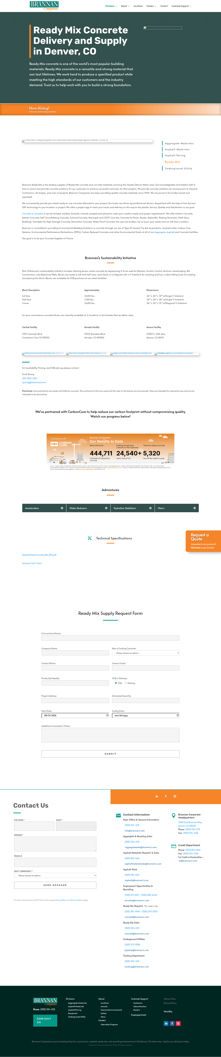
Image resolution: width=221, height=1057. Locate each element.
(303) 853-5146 (132, 858)
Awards (104, 1006)
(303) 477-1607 (132, 895)
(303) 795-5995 (132, 911)
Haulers (136, 1009)
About (124, 6)
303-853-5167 (29, 378)
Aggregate (160, 231)
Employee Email (138, 1014)
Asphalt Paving (175, 155)
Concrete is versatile (32, 213)
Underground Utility (178, 168)
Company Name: (49, 648)
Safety (103, 1013)
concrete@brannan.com (137, 916)
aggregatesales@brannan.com (141, 847)
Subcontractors (139, 1006)
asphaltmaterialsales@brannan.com (143, 863)
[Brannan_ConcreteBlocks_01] (88, 352)
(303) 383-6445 (149, 895)
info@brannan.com (135, 830)
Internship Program (109, 1024)
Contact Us (44, 1020)
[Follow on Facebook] (166, 796)
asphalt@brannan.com (136, 880)
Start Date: (46, 711)
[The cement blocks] (44, 352)
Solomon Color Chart (32, 563)
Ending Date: (118, 711)
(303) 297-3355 (150, 911)
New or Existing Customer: (124, 648)
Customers (138, 1003)
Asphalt (170, 231)
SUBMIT (111, 754)
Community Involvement (111, 1009)
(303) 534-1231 (132, 825)
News (103, 1016)
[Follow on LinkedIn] (157, 796)
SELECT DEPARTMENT (23, 871)
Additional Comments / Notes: (55, 726)
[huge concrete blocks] (132, 352)
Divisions (110, 6)
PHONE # (18, 856)
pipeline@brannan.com (137, 950)
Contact (164, 6)
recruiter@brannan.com (137, 900)
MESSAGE (18, 835)
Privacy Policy (60, 900)
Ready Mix (72, 1013)
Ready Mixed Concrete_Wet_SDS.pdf (39, 554)
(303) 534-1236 (190, 832)
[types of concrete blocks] (177, 352)
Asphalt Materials (177, 149)
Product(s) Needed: (50, 678)
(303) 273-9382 (132, 944)
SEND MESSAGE (55, 885)
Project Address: (49, 696)
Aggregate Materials (179, 143)
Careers (150, 6)
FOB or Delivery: (119, 678)
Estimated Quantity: (121, 696)
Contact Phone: (48, 663)
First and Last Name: (51, 633)
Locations (138, 6)
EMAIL (59, 820)
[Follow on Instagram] (175, 796)
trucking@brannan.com (137, 966)
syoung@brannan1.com (34, 382)
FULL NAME (19, 820)
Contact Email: (119, 663)
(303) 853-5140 (192, 849)
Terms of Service (76, 900)
